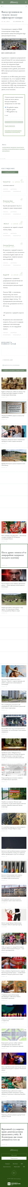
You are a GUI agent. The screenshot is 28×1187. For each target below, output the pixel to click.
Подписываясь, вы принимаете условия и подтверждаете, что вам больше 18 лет (13, 131)
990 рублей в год (12, 112)
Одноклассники (7, 1166)
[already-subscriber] (14, 126)
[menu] (13, 370)
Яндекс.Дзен (17, 1166)
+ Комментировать (9, 172)
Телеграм (7, 1164)
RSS (24, 1166)
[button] (14, 122)
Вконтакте (15, 1164)
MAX (22, 1164)
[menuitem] (7, 1163)
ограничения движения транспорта (13, 147)
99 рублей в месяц (12, 107)
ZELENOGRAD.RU (18, 21)
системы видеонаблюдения (10, 149)
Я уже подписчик (10, 126)
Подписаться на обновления (11, 365)
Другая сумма (11, 109)
